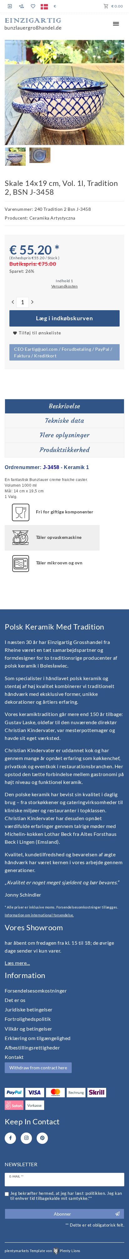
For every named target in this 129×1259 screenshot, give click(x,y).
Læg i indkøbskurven (64, 318)
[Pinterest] (42, 1138)
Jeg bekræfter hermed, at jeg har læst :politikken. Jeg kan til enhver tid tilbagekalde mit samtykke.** (66, 1195)
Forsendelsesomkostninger (36, 990)
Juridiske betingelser (29, 1009)
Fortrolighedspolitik (28, 1019)
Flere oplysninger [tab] (65, 435)
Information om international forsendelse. (39, 915)
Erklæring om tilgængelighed (38, 1038)
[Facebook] (10, 1138)
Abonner (62, 1214)
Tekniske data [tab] (64, 420)
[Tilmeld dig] (21, 6)
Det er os (15, 1000)
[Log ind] (10, 6)
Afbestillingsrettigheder (32, 1047)
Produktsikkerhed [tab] (64, 450)
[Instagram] (26, 1138)
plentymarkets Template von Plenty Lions (42, 1251)
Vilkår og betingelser (28, 1029)
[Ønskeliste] (33, 6)
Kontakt (14, 1057)
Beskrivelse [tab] (64, 406)
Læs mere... (17, 963)
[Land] (44, 6)
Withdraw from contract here (38, 1067)
